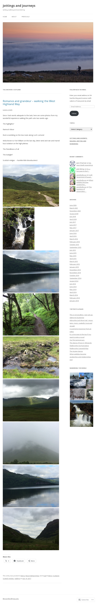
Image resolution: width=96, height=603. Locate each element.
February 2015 (75, 264)
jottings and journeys (19, 6)
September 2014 (75, 278)
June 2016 (73, 233)
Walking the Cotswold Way (79, 348)
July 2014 (73, 284)
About (14, 17)
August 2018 (74, 214)
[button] (74, 375)
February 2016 (75, 242)
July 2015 (73, 250)
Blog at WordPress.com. (11, 599)
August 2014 (74, 281)
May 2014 (73, 289)
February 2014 (75, 298)
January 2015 (74, 267)
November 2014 (75, 273)
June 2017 (73, 225)
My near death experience (84, 164)
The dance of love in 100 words (81, 343)
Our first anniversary (77, 340)
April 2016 (73, 236)
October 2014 (74, 275)
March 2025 (74, 208)
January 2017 (74, 231)
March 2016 (74, 239)
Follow (74, 113)
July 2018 (73, 216)
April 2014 (73, 292)
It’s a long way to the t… (83, 170)
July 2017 (73, 222)
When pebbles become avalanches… (84, 182)
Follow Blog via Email (78, 90)
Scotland (56, 576)
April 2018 (73, 219)
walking (17, 578)
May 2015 (73, 256)
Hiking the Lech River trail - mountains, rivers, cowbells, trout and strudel (81, 323)
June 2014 (73, 287)
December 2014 (75, 270)
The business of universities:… (84, 189)
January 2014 (74, 301)
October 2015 (74, 245)
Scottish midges (8, 578)
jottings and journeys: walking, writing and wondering (78, 141)
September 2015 (75, 247)
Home (5, 17)
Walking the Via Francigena (79, 346)
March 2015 (74, 261)
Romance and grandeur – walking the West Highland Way (29, 102)
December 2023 (75, 211)
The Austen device (76, 351)
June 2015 (73, 253)
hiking (22, 576)
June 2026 (73, 205)
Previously (26, 17)
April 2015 (73, 259)
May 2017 (73, 228)
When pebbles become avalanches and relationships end (80, 357)
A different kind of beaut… (84, 176)
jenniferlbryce (81, 175)
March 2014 (74, 295)
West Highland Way (32, 576)
